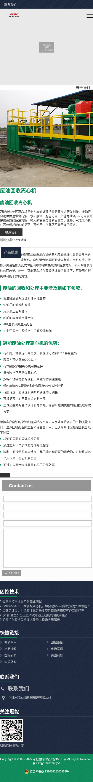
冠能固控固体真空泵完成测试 (22, 601)
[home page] (11, 16)
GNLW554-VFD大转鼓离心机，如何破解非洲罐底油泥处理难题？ (46, 606)
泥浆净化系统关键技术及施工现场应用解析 (31, 619)
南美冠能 (10, 662)
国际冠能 (10, 655)
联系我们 (10, 4)
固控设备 (57, 642)
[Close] (5, 475)
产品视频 (10, 649)
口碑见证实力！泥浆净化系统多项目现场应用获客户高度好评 (43, 610)
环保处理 (20, 240)
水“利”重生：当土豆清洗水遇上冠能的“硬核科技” (34, 615)
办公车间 (10, 642)
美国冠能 (57, 655)
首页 (47, 47)
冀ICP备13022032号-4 (46, 763)
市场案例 (57, 649)
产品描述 (11, 252)
